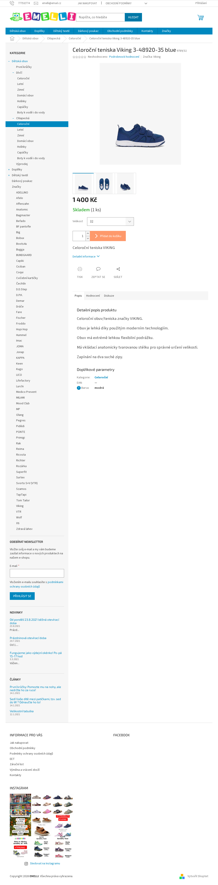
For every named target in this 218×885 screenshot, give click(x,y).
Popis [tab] (78, 296)
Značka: (152, 57)
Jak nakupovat (87, 3)
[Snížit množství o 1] (88, 238)
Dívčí (19, 73)
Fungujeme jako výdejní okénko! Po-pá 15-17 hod (36, 654)
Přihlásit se (22, 596)
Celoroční (23, 78)
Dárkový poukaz (22, 181)
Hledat (133, 17)
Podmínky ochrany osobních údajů (31, 754)
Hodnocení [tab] (93, 296)
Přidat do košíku (110, 236)
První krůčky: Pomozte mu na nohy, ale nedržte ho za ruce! (35, 688)
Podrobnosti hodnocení (124, 57)
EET (12, 759)
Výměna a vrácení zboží (25, 770)
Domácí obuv (25, 95)
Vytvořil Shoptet (198, 876)
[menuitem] (18, 31)
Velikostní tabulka (22, 711)
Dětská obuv (20, 61)
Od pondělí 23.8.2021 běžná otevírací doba (34, 621)
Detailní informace (84, 256)
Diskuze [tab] (109, 296)
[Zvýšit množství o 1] (88, 233)
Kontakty (15, 775)
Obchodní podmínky (119, 3)
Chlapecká (22, 118)
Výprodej (22, 164)
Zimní (20, 90)
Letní (20, 84)
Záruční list (17, 764)
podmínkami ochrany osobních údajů (36, 584)
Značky (16, 187)
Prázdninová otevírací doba (28, 637)
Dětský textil (20, 175)
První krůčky (24, 67)
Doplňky (17, 169)
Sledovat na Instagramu (45, 863)
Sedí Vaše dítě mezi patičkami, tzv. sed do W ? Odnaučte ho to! (35, 700)
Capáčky (22, 107)
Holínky (21, 101)
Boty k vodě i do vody (31, 112)
